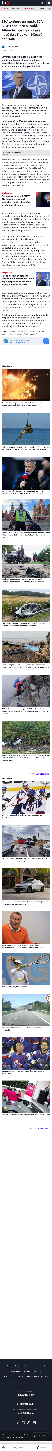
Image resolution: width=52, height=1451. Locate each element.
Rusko (10, 334)
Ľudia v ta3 (37, 1371)
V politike (40, 9)
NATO (15, 334)
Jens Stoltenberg (27, 331)
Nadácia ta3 (15, 1371)
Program (18, 1366)
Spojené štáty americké (28, 334)
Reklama (28, 1366)
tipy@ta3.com (26, 1394)
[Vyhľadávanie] (42, 3)
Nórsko (4, 334)
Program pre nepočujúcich (14, 1376)
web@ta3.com (26, 1413)
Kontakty (26, 1371)
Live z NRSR (16, 9)
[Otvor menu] (49, 3)
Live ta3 (6, 9)
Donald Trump (40, 331)
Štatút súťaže (40, 1366)
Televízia (8, 1366)
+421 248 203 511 (26, 1404)
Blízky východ (29, 9)
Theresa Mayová (13, 331)
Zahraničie (6, 17)
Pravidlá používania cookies (37, 1376)
